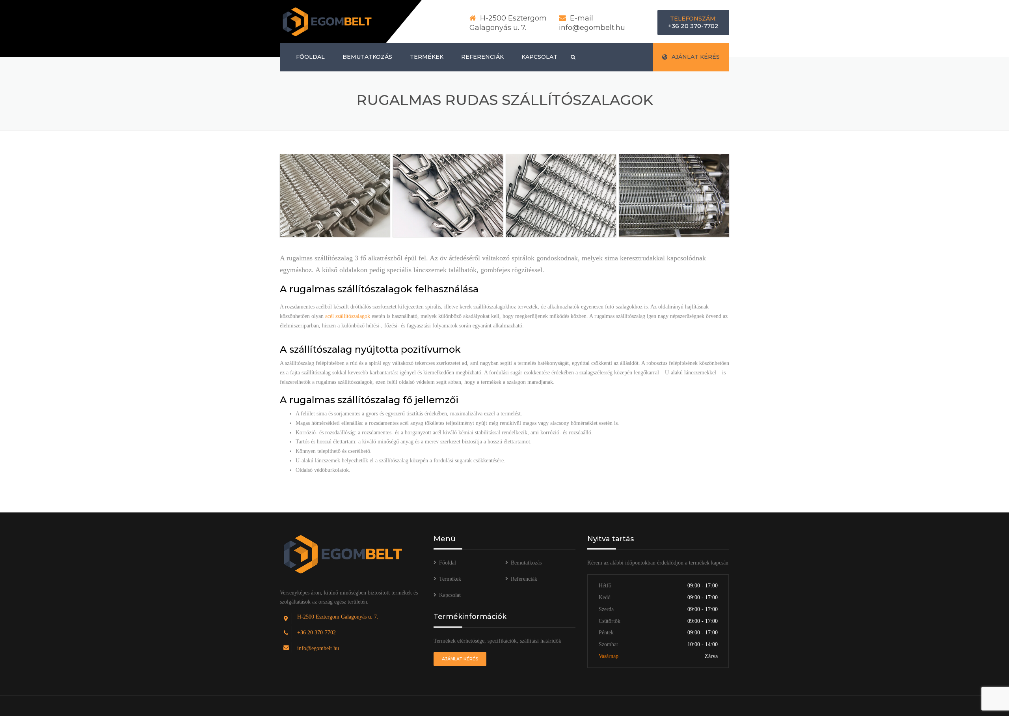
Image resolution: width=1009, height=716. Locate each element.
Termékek (426, 56)
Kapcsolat (539, 56)
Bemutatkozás (367, 56)
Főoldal (310, 56)
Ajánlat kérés (696, 56)
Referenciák (482, 56)
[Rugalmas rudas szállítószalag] (335, 195)
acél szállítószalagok (347, 316)
